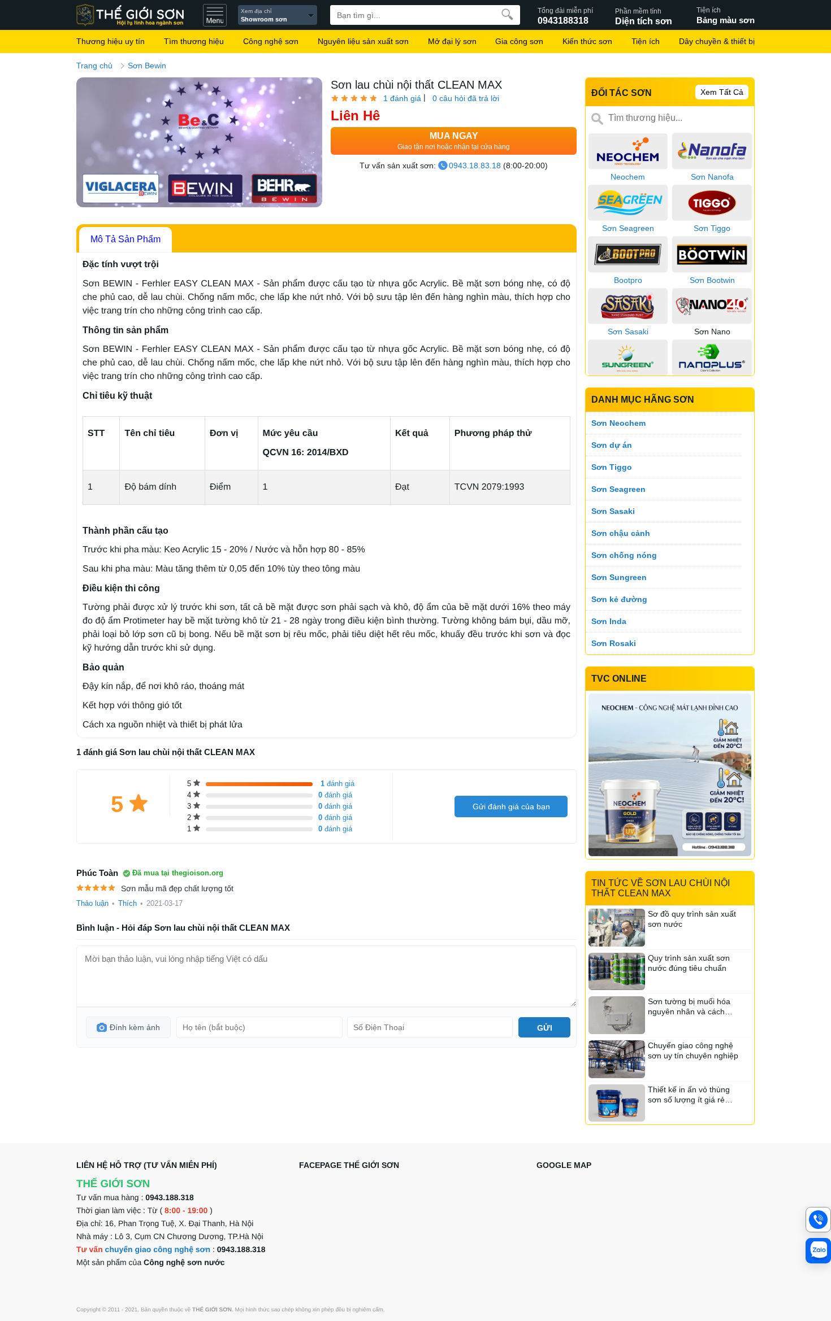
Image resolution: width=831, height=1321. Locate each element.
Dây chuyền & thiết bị (717, 41)
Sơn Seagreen (618, 489)
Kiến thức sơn (587, 41)
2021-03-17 (164, 903)
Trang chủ (94, 65)
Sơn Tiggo (611, 467)
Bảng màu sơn (725, 15)
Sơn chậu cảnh (620, 533)
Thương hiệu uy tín (110, 41)
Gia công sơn (519, 41)
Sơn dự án (611, 445)
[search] (507, 14)
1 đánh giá (402, 98)
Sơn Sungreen (619, 577)
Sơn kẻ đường (619, 599)
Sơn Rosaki (613, 643)
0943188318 (565, 16)
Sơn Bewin (147, 65)
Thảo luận (92, 903)
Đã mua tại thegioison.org (177, 873)
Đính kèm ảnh (135, 1027)
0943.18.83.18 (475, 165)
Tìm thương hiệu (194, 41)
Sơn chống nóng (624, 555)
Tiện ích (645, 41)
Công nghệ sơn (270, 41)
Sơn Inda (608, 621)
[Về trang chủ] (135, 15)
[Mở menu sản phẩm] (215, 15)
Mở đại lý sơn (452, 41)
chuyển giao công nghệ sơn (158, 1249)
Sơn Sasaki (613, 511)
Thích (127, 903)
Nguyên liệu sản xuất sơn (363, 41)
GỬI (544, 1027)
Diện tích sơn (643, 16)
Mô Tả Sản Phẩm (125, 239)
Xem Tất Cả (721, 92)
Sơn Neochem (618, 423)
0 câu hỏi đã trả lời (465, 98)
